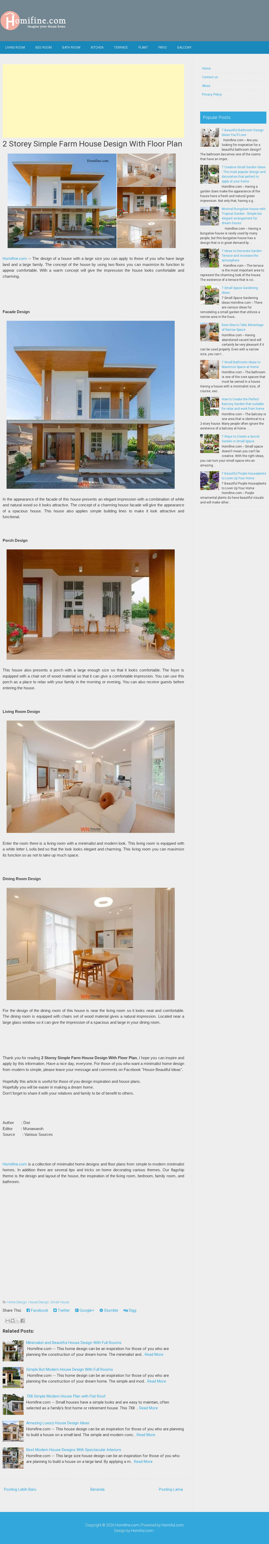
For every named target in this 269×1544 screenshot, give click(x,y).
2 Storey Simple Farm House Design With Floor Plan (92, 143)
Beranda (97, 1489)
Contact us (210, 77)
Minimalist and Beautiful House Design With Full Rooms (73, 1342)
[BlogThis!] (12, 1320)
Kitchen (97, 47)
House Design (38, 1302)
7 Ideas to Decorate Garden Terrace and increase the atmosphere (242, 255)
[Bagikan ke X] (17, 1320)
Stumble (110, 1310)
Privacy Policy (212, 94)
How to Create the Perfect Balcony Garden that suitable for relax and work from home (243, 404)
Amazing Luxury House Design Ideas (57, 1423)
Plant (143, 47)
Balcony (184, 47)
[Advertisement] (93, 101)
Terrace (121, 47)
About (206, 86)
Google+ (86, 1310)
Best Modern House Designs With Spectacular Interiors (73, 1449)
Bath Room (71, 47)
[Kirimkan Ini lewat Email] (7, 1320)
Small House (59, 1302)
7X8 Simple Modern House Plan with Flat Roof (66, 1396)
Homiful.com (173, 1525)
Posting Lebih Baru (20, 1489)
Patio (162, 47)
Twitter (63, 1310)
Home (206, 68)
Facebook (39, 1310)
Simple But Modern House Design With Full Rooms (69, 1369)
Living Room (15, 47)
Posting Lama (171, 1489)
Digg (132, 1310)
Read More (154, 1354)
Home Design (17, 1302)
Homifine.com (15, 258)
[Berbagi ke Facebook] (22, 1320)
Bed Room (43, 47)
